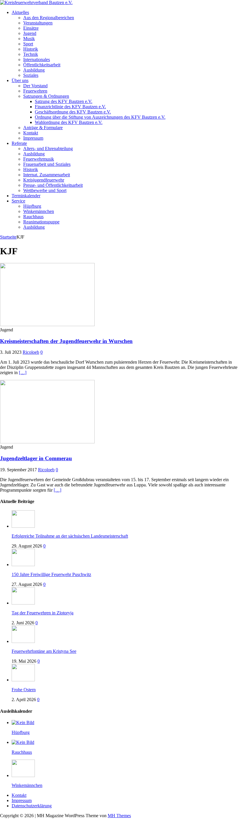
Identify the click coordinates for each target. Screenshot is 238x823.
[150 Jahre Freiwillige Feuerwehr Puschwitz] (23, 564)
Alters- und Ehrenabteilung (48, 148)
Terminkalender (26, 195)
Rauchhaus (33, 216)
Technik (30, 54)
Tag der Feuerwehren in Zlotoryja (42, 612)
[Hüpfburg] (23, 722)
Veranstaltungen (38, 22)
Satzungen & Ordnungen (46, 96)
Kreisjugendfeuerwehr (43, 179)
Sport (28, 43)
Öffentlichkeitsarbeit (41, 64)
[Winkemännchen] (23, 775)
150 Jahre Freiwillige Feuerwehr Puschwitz (51, 574)
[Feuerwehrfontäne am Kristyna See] (23, 641)
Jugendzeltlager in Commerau (36, 458)
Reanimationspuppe (41, 221)
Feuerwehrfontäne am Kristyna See (44, 651)
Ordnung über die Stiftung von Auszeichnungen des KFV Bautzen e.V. (100, 117)
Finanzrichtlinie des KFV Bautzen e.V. (70, 106)
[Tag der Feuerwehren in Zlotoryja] (23, 602)
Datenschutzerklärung (32, 805)
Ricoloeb (31, 352)
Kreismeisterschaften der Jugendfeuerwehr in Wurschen (66, 341)
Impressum (33, 138)
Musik (29, 38)
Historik (30, 49)
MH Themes (119, 815)
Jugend (29, 33)
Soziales (30, 75)
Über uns (20, 80)
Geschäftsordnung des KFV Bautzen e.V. (73, 111)
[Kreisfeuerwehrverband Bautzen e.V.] (36, 2)
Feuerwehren (35, 90)
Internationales (36, 59)
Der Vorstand (35, 85)
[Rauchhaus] (23, 742)
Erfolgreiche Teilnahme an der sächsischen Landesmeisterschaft (70, 536)
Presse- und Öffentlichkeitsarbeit (53, 185)
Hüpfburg (32, 206)
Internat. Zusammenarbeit (46, 174)
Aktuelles (20, 12)
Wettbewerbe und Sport (44, 190)
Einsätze (31, 28)
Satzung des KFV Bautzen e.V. (63, 101)
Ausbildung (34, 69)
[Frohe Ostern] (23, 679)
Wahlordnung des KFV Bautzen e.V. (68, 122)
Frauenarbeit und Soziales (47, 164)
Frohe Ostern (24, 689)
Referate (19, 143)
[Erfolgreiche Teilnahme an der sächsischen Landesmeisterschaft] (23, 526)
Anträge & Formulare (43, 127)
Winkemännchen (38, 211)
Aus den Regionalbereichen (48, 17)
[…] (22, 372)
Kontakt (30, 132)
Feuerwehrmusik (38, 159)
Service (18, 200)
